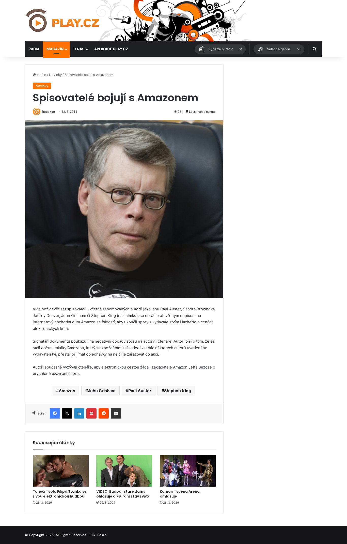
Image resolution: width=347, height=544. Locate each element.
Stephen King (177, 390)
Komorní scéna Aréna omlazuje (180, 494)
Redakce (48, 112)
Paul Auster (139, 390)
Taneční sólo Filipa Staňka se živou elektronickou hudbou (60, 494)
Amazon (67, 390)
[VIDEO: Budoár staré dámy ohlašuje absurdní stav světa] (124, 471)
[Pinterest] (91, 413)
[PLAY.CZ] (63, 21)
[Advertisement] (275, 99)
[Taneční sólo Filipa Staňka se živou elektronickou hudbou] (61, 471)
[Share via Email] (116, 413)
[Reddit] (104, 413)
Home (41, 75)
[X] (67, 413)
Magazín (55, 49)
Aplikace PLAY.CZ (111, 49)
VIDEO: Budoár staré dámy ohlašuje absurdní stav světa (123, 494)
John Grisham (102, 390)
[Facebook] (55, 413)
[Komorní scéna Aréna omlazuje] (188, 471)
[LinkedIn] (79, 413)
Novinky (55, 75)
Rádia (33, 49)
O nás (78, 49)
